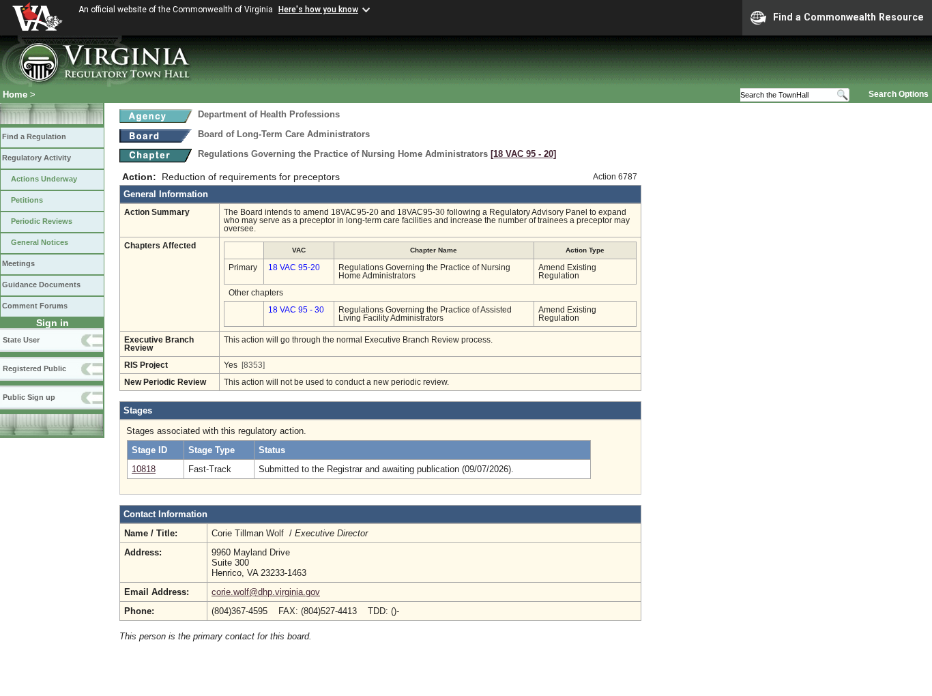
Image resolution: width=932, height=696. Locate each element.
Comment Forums (35, 306)
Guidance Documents (41, 284)
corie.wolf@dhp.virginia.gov (266, 592)
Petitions (27, 200)
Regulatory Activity (36, 158)
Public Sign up (29, 397)
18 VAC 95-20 (294, 267)
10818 (144, 469)
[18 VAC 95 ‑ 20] (523, 154)
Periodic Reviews (41, 221)
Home (15, 94)
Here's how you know (318, 9)
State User (21, 340)
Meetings (18, 263)
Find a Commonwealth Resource (848, 17)
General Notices (39, 242)
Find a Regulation (34, 136)
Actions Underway (44, 179)
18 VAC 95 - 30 (296, 310)
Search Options (899, 94)
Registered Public (34, 368)
